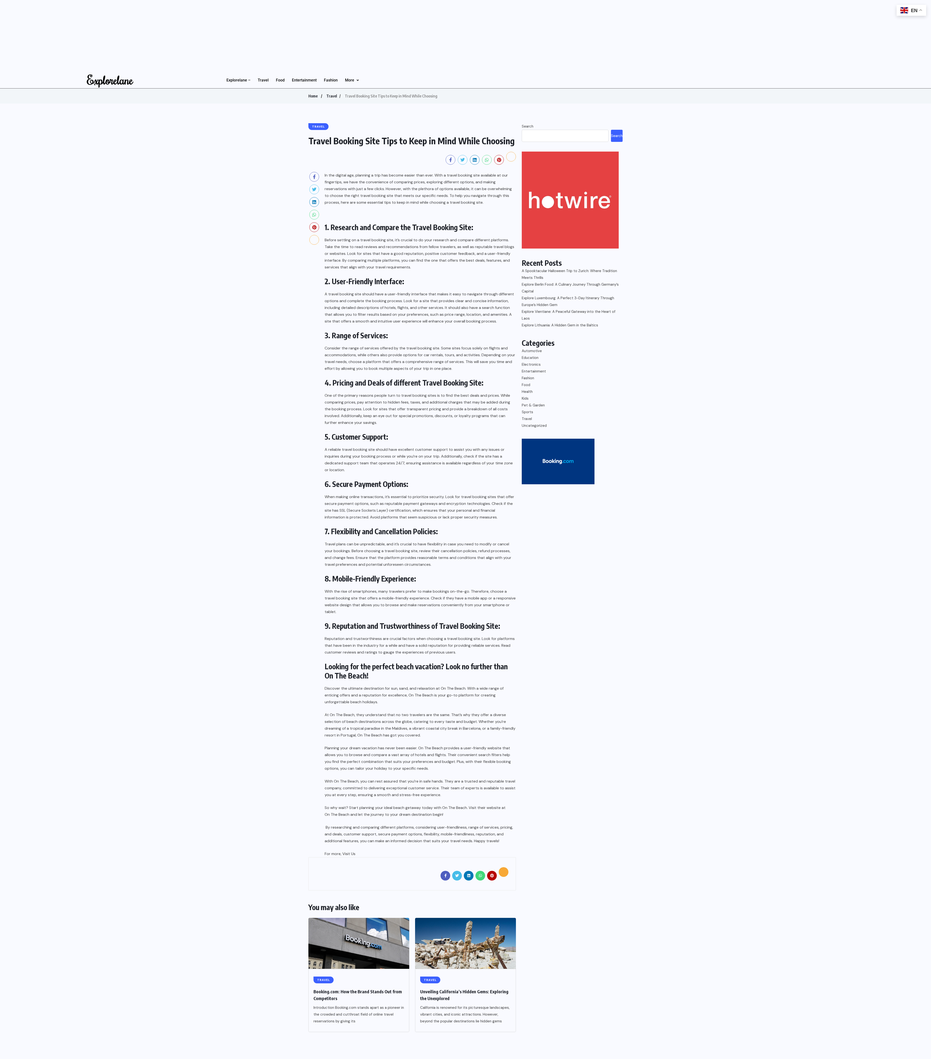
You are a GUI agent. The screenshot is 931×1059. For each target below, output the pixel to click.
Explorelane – (238, 80)
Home (313, 96)
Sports (527, 412)
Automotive (532, 350)
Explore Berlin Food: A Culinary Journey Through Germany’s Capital (570, 288)
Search (527, 126)
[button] (351, 80)
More (349, 80)
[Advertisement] (145, 34)
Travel (263, 80)
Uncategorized (534, 425)
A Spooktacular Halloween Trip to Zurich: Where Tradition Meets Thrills (569, 274)
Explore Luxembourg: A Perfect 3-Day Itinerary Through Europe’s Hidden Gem (568, 301)
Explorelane (110, 80)
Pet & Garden (533, 405)
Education (530, 357)
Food (280, 80)
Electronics (531, 364)
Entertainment (304, 80)
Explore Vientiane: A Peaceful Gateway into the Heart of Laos (568, 315)
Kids (525, 398)
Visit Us (348, 853)
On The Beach (346, 675)
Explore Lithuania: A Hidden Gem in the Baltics (560, 325)
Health (527, 391)
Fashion (331, 80)
